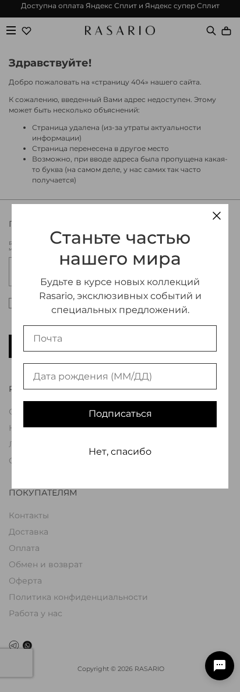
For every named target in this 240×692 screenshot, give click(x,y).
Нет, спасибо (120, 451)
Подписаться (120, 413)
